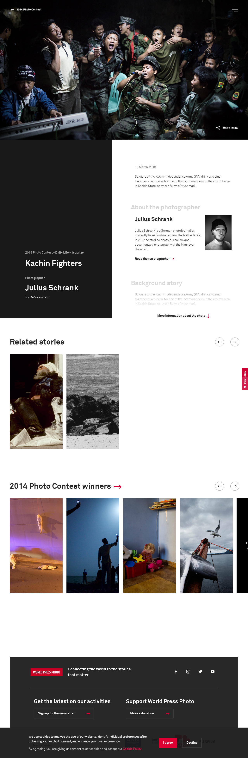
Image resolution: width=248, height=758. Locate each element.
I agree (168, 742)
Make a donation (142, 713)
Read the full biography (151, 258)
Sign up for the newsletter (56, 713)
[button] (219, 342)
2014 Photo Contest (28, 9)
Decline (191, 742)
